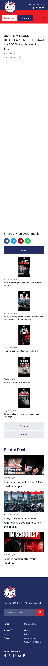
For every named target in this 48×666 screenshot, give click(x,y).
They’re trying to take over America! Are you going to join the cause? (23, 317)
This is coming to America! (17, 382)
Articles (27, 634)
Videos (27, 630)
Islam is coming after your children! (21, 351)
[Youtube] (43, 8)
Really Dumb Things (32, 642)
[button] (44, 18)
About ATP (8, 630)
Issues (6, 634)
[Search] (40, 612)
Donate (7, 638)
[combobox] (20, 612)
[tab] (24, 250)
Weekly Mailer (30, 638)
